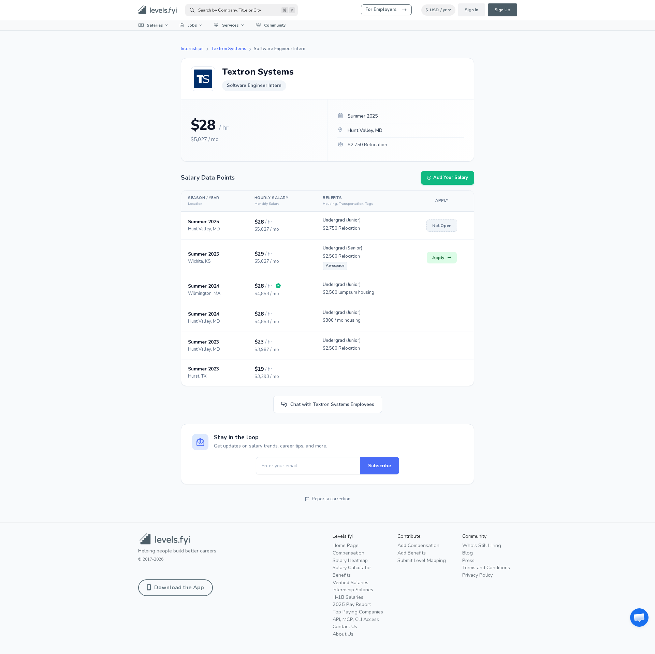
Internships (192, 49)
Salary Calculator (352, 567)
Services (230, 25)
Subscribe (379, 465)
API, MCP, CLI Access (356, 619)
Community (275, 25)
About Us (343, 633)
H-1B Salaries (348, 597)
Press (468, 560)
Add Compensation (418, 545)
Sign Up (502, 10)
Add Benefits (411, 552)
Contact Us (345, 626)
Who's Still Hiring (481, 545)
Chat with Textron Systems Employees (332, 404)
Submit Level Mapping (421, 560)
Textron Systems (228, 49)
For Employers (380, 9)
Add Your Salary (450, 177)
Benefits (342, 575)
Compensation (348, 552)
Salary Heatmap (350, 560)
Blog (467, 552)
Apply (438, 257)
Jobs (192, 25)
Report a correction (331, 499)
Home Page (346, 545)
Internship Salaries (353, 589)
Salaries (155, 25)
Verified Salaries (350, 582)
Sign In (471, 10)
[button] (639, 617)
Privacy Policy (477, 575)
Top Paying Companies (358, 611)
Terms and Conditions (486, 567)
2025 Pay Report (352, 604)
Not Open (441, 225)
